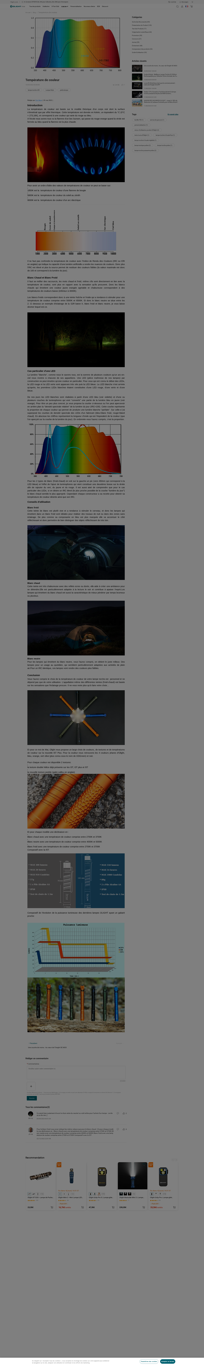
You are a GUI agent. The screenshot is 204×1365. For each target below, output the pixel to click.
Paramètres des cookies (149, 1361)
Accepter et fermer (167, 1361)
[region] (102, 1361)
